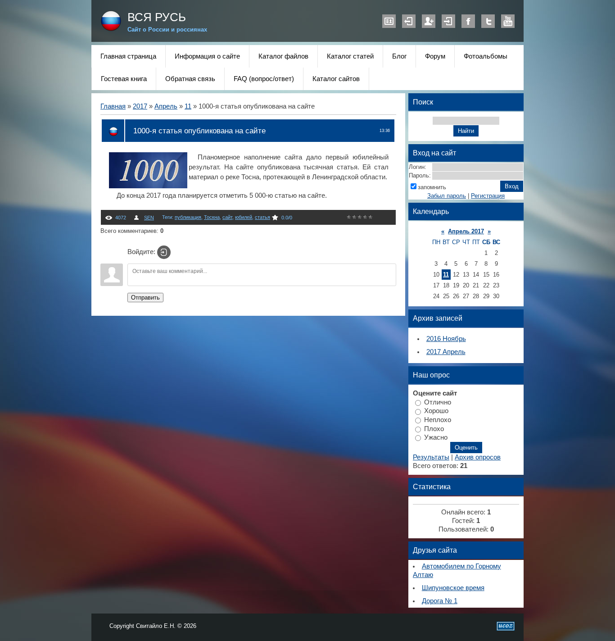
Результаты (431, 457)
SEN (149, 217)
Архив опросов (478, 457)
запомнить (432, 187)
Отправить (145, 297)
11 (188, 106)
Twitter (488, 21)
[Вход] (164, 252)
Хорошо (436, 410)
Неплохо (437, 419)
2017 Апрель (446, 351)
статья (262, 217)
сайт (227, 217)
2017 (140, 106)
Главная (113, 106)
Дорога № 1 (439, 601)
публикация (188, 217)
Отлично (437, 401)
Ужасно (436, 437)
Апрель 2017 (466, 231)
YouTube (508, 21)
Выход (409, 21)
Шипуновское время (453, 587)
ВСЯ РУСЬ (156, 17)
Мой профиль (389, 21)
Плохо (434, 428)
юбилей (243, 217)
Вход (448, 21)
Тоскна (212, 217)
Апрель (165, 106)
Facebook (468, 21)
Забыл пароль (446, 195)
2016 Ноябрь (446, 338)
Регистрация (428, 21)
